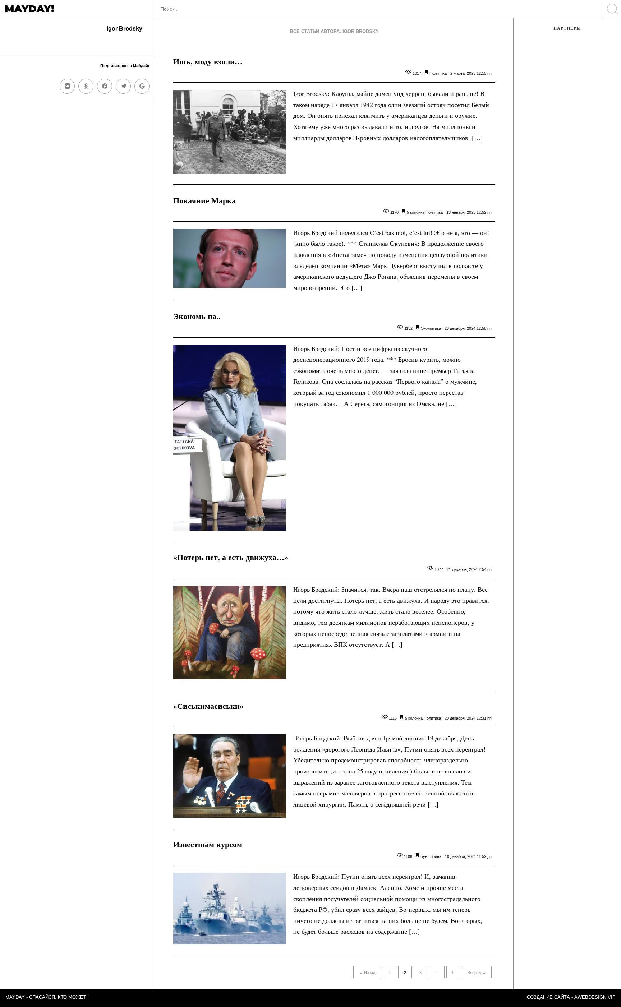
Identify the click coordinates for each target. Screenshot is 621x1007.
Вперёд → (477, 972)
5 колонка (415, 212)
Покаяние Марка (204, 200)
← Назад (367, 972)
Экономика (431, 328)
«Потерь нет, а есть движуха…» (230, 557)
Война (435, 856)
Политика (438, 73)
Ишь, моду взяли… (208, 61)
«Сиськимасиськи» (208, 706)
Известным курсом (207, 844)
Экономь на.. (197, 316)
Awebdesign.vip (595, 997)
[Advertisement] (567, 157)
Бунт (424, 856)
